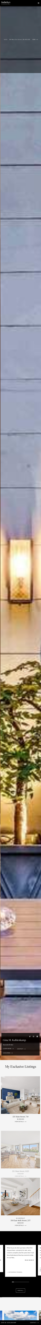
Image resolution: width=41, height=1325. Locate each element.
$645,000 (20, 1223)
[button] (38, 3)
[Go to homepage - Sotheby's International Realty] (5, 3)
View (10, 39)
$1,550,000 (20, 1119)
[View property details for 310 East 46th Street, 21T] (20, 1196)
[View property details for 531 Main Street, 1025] (20, 1147)
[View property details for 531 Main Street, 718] (20, 1095)
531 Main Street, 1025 (20, 1169)
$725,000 (21, 1171)
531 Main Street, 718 (20, 1117)
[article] (20, 1263)
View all (20, 1290)
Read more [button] (29, 1260)
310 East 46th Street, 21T (21, 1220)
